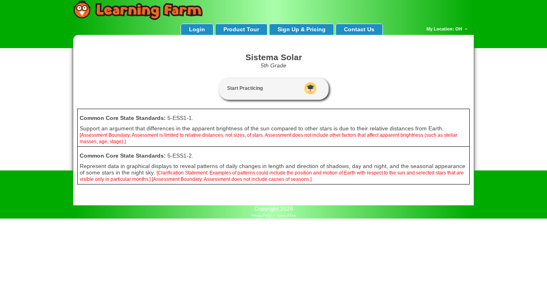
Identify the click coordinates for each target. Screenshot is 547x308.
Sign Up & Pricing (302, 29)
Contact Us (359, 29)
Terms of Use (286, 215)
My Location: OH (444, 28)
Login (197, 29)
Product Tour (241, 29)
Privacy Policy (261, 215)
